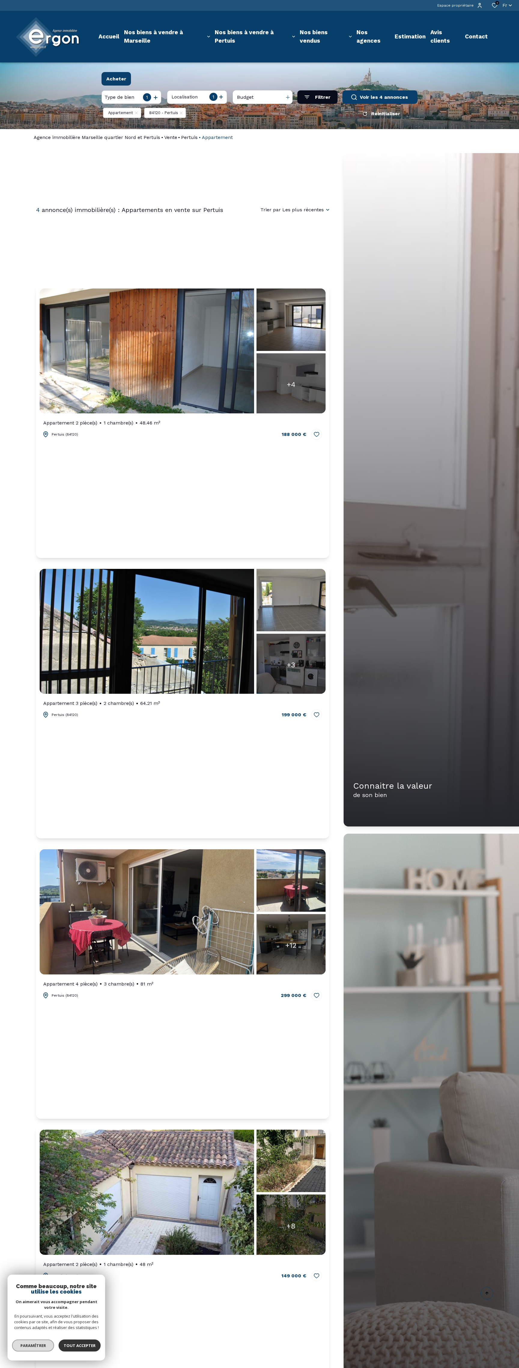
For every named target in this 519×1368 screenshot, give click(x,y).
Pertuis (189, 137)
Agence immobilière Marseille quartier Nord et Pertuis (97, 137)
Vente (170, 137)
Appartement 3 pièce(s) (101, 703)
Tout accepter (80, 1345)
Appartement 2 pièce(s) (101, 423)
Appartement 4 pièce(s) (98, 984)
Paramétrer (33, 1345)
